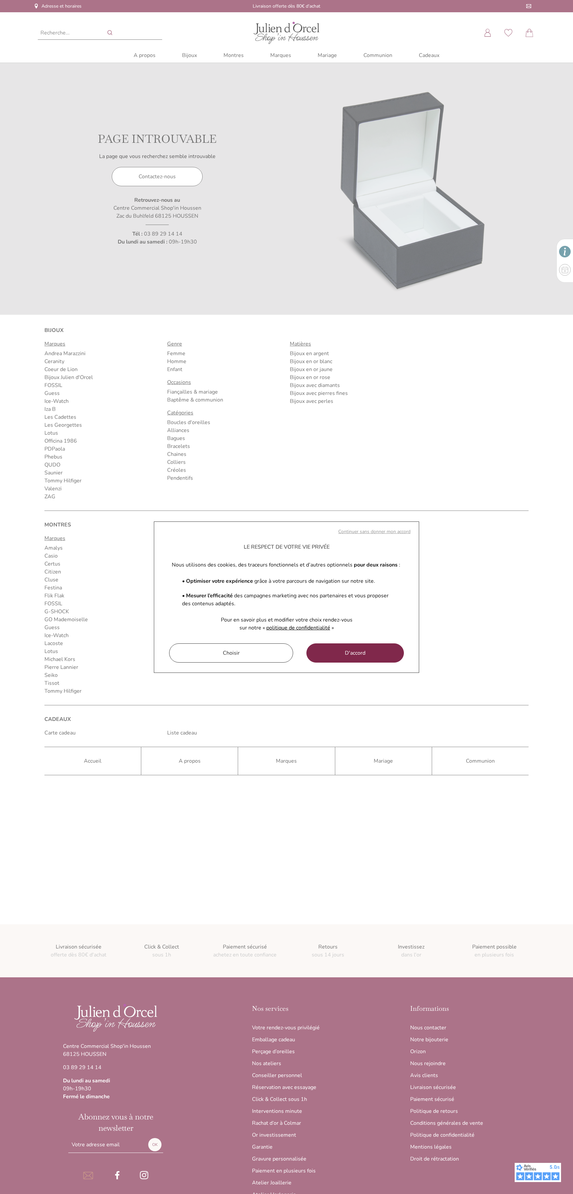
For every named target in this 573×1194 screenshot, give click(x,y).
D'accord (355, 653)
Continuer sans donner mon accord (374, 531)
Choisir (231, 653)
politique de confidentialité (298, 627)
